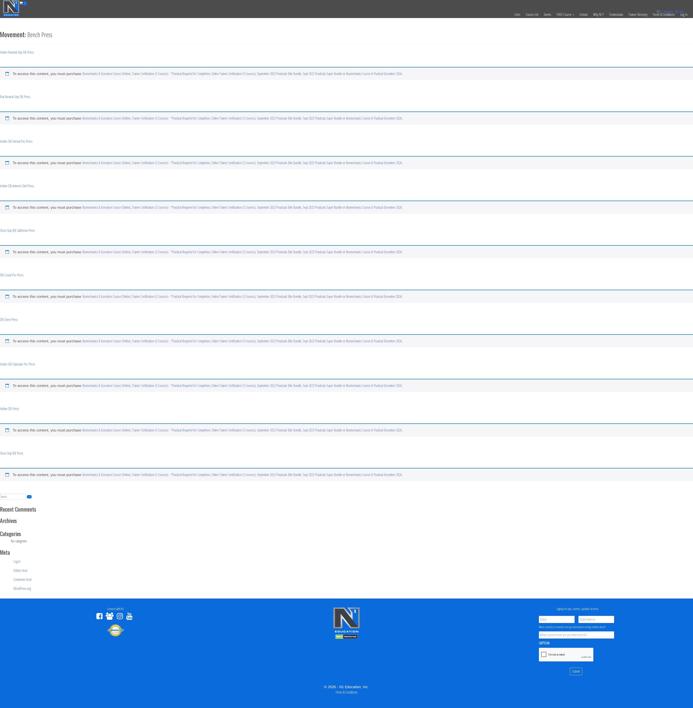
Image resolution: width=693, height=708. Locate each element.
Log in (17, 561)
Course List (532, 14)
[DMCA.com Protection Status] (346, 636)
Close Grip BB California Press (17, 230)
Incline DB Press (9, 408)
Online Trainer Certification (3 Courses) (234, 73)
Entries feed (20, 570)
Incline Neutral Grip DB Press (17, 52)
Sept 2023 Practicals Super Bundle (322, 73)
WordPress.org (22, 588)
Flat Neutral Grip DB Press (15, 96)
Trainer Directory (638, 14)
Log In (683, 14)
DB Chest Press (9, 319)
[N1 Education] (11, 7)
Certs (517, 14)
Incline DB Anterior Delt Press (17, 185)
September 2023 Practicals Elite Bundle (279, 73)
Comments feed (22, 579)
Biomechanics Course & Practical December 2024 (374, 73)
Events (547, 14)
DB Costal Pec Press (11, 275)
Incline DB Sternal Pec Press (16, 141)
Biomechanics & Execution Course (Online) (106, 73)
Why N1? (598, 14)
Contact (583, 14)
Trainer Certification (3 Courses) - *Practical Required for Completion (171, 73)
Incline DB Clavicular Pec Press (17, 364)
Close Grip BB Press (11, 453)
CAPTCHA (544, 643)
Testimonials (616, 14)
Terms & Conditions (664, 14)
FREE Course (564, 14)
